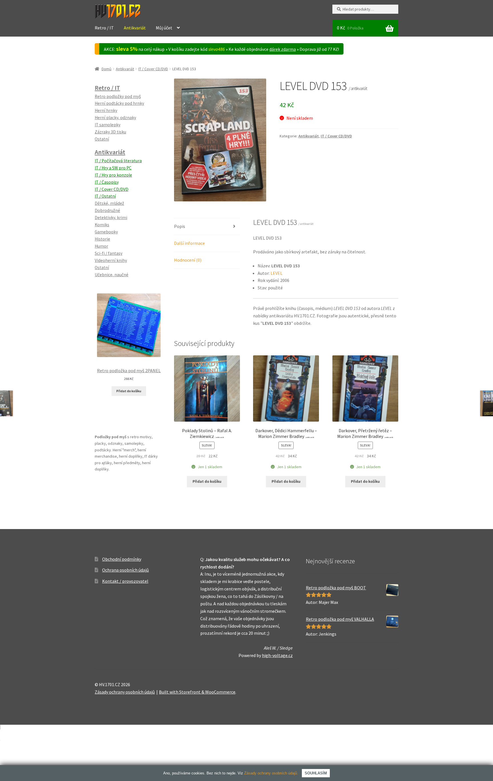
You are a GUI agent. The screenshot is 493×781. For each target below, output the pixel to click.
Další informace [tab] (189, 243)
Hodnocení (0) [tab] (187, 260)
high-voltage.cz (277, 655)
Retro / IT (104, 28)
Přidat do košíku (128, 391)
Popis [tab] (179, 226)
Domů (107, 68)
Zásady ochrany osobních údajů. (271, 773)
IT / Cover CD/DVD (153, 68)
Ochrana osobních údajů (125, 570)
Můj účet (164, 28)
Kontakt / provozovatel (125, 581)
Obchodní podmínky (121, 559)
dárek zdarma (282, 49)
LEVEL (276, 273)
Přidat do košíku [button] (207, 481)
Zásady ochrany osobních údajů (125, 692)
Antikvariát (135, 28)
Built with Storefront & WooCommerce (197, 692)
